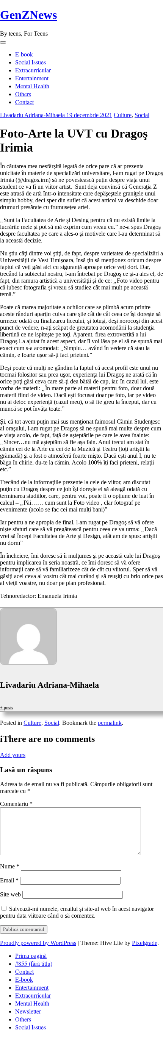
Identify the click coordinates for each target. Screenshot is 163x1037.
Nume (9, 866)
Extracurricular (33, 70)
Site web (10, 894)
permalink (110, 722)
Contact (24, 102)
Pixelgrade (144, 943)
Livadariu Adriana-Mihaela (33, 115)
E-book (24, 54)
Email (9, 880)
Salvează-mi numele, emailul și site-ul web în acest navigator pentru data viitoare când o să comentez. (77, 912)
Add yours (12, 755)
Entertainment (32, 78)
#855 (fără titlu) (33, 963)
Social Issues (30, 62)
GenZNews (28, 15)
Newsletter (28, 1011)
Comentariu (16, 804)
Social (142, 115)
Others (23, 94)
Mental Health (32, 86)
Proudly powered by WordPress (38, 943)
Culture (123, 115)
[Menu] (3, 42)
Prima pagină (31, 956)
